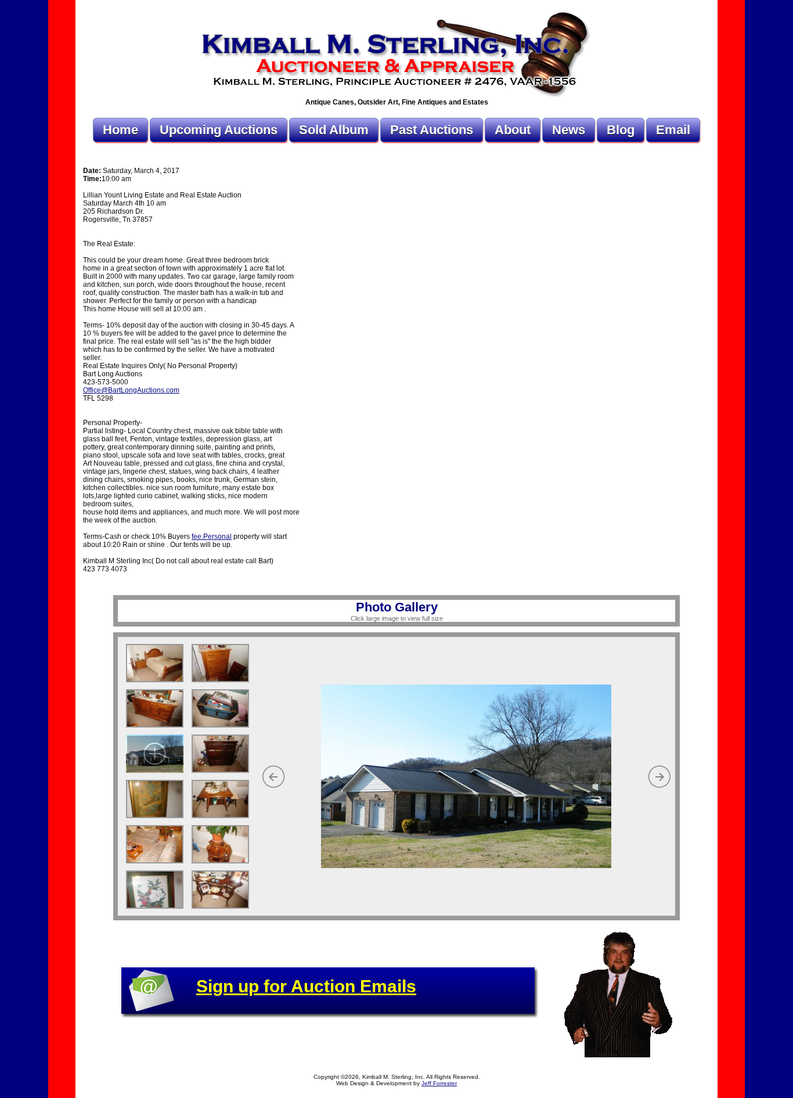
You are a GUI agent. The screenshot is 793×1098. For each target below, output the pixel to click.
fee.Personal (212, 536)
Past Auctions (431, 130)
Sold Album (334, 130)
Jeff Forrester (439, 1083)
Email (673, 130)
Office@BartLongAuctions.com (131, 390)
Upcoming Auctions (218, 130)
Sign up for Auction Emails (306, 986)
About (513, 130)
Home (120, 130)
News (568, 130)
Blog (621, 130)
